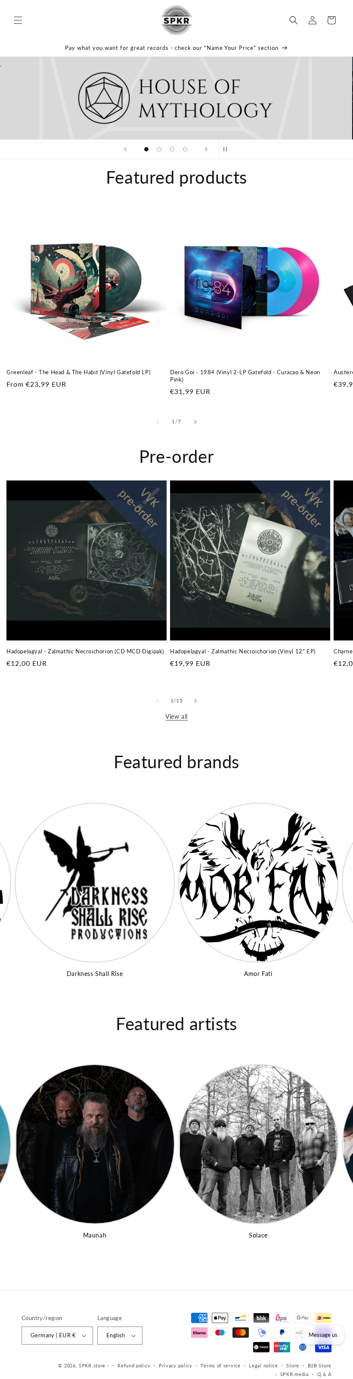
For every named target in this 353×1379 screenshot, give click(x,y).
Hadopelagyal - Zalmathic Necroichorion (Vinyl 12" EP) (243, 651)
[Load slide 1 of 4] (146, 149)
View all (176, 716)
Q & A (324, 1374)
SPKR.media (294, 1374)
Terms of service (220, 1365)
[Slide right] (195, 421)
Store (292, 1365)
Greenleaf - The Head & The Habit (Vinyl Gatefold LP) (78, 372)
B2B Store (319, 1365)
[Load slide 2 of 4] (159, 149)
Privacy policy (175, 1365)
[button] (18, 20)
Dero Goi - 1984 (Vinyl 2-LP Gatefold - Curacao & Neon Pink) (245, 376)
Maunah (95, 1235)
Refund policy (134, 1365)
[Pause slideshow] (227, 149)
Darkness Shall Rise (95, 973)
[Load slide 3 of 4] (172, 149)
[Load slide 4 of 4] (185, 149)
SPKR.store (92, 1365)
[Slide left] (157, 421)
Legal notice (263, 1365)
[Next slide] (206, 149)
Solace (258, 1235)
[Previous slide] (125, 149)
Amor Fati (258, 973)
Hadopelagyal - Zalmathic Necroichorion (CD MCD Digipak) (85, 651)
